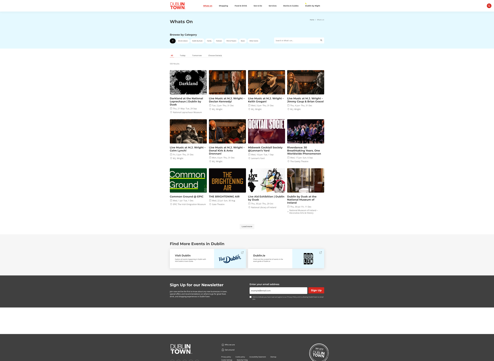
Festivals (219, 41)
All (173, 41)
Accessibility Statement (257, 357)
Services (273, 6)
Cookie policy (240, 357)
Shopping (223, 6)
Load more (247, 226)
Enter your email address (264, 284)
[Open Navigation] (489, 5)
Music (243, 41)
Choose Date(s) (215, 55)
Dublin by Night (312, 6)
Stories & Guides (290, 6)
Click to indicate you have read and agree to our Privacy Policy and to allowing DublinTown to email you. (288, 298)
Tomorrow (197, 55)
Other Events (253, 41)
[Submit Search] (321, 40)
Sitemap (273, 357)
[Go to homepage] (181, 349)
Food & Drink (241, 6)
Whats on (207, 6)
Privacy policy (226, 357)
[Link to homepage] (178, 6)
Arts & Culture (183, 41)
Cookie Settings (226, 360)
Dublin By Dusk (197, 41)
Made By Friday (242, 360)
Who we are (230, 345)
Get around (229, 350)
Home (312, 20)
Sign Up (316, 290)
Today (183, 55)
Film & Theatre (231, 41)
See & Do (258, 6)
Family (209, 41)
